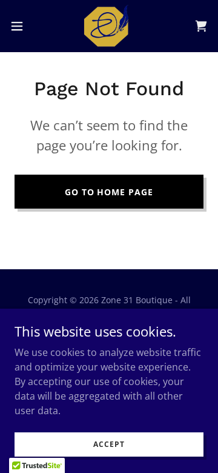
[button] (20, 26)
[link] (109, 26)
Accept (108, 444)
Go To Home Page (109, 192)
